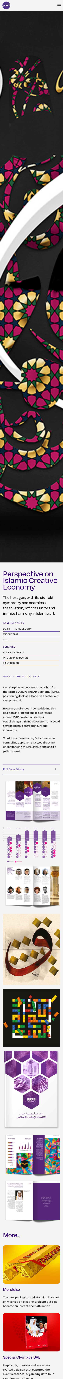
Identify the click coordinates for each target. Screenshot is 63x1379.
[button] (59, 5)
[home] (6, 5)
